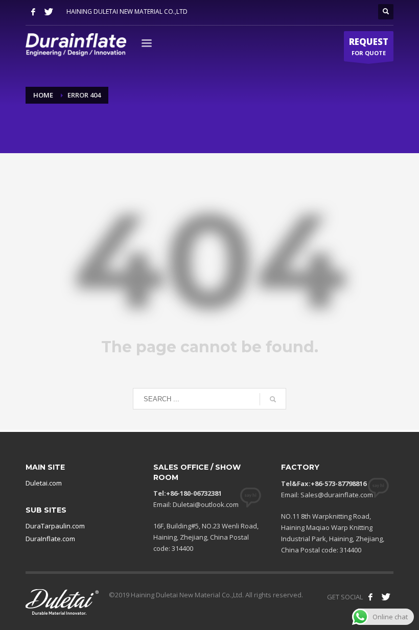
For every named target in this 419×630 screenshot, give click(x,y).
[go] (273, 399)
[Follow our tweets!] (385, 596)
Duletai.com (44, 483)
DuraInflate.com (50, 538)
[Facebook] (33, 11)
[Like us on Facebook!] (370, 596)
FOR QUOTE (368, 46)
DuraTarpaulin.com (55, 525)
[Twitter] (48, 11)
